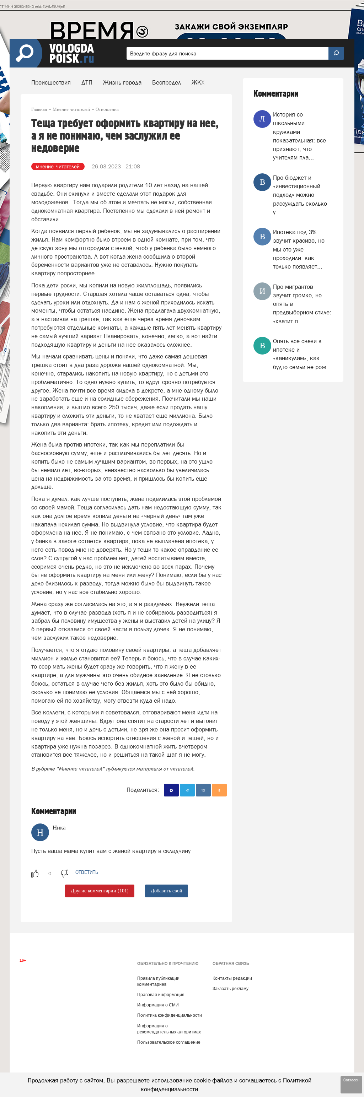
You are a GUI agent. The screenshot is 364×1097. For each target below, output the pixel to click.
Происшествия (51, 82)
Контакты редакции (232, 978)
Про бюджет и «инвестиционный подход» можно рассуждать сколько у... (300, 195)
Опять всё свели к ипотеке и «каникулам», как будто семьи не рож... (302, 354)
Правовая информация (160, 994)
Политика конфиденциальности (169, 1015)
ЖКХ (198, 82)
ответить (86, 872)
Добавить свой (166, 890)
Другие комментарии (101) (100, 890)
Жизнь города (122, 82)
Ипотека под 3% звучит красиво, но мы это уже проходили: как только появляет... (299, 249)
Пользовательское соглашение (168, 1042)
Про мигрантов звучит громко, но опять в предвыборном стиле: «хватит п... (302, 304)
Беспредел (166, 82)
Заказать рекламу (230, 988)
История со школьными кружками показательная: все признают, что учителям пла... (299, 136)
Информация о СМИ (158, 1005)
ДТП (86, 82)
